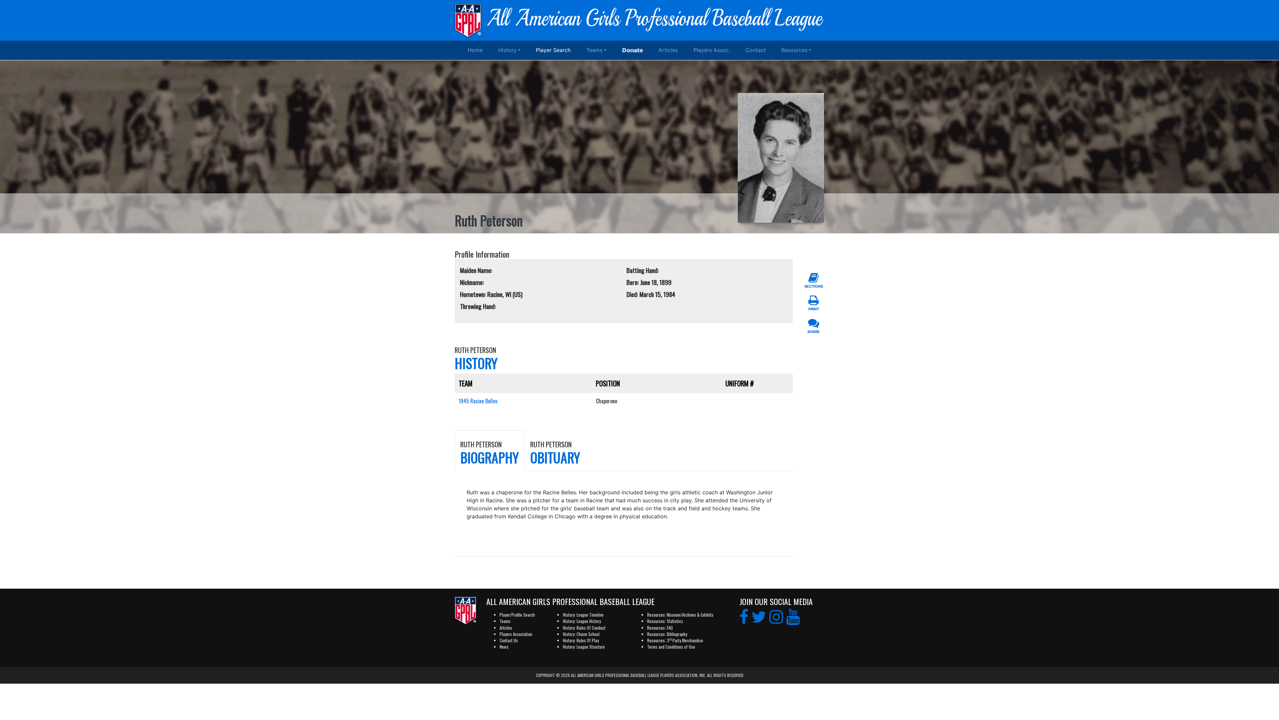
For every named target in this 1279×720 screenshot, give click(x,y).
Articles (668, 50)
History (507, 50)
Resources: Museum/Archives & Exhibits (680, 615)
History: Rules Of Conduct (584, 628)
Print (813, 309)
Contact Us (509, 640)
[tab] (490, 450)
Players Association (516, 634)
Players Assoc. (711, 50)
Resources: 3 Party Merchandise (675, 640)
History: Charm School (581, 634)
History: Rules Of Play (581, 640)
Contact (755, 50)
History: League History (582, 621)
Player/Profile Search (517, 615)
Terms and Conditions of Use (671, 647)
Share (813, 331)
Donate (632, 50)
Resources (794, 50)
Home (475, 50)
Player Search (553, 50)
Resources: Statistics (665, 621)
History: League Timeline (583, 615)
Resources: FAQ (660, 628)
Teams (594, 50)
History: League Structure (584, 647)
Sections (813, 286)
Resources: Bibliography (667, 634)
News (504, 647)
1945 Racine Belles (478, 401)
